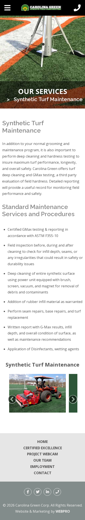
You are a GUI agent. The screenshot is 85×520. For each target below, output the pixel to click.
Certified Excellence (42, 448)
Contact (42, 473)
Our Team (42, 460)
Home (42, 441)
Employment (42, 466)
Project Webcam (42, 454)
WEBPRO (63, 511)
